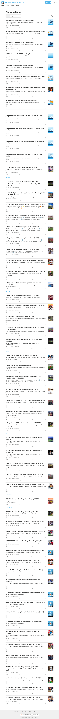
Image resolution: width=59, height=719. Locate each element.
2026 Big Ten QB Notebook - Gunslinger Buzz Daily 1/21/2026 (25, 531)
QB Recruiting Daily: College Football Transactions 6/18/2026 (25, 215)
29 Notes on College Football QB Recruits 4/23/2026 (22, 389)
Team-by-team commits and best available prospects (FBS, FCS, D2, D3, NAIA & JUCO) (24, 23)
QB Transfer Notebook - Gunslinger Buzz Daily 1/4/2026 (24, 678)
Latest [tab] (8, 16)
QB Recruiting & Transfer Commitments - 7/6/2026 (22, 167)
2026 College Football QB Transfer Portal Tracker (21, 100)
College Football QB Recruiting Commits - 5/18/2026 (22, 295)
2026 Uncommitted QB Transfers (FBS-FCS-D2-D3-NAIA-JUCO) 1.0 (24, 340)
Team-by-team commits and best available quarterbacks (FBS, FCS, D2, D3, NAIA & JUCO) (25, 103)
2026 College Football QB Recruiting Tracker (20, 42)
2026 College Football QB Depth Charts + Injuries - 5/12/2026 (25, 305)
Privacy (31, 711)
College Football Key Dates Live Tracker (18, 365)
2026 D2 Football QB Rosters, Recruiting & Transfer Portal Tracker (24, 116)
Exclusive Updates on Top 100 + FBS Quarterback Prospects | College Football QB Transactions (24, 414)
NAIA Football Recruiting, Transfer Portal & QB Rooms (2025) (25, 592)
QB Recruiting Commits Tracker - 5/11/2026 (20, 316)
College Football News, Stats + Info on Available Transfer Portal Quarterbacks (22, 343)
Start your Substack (26, 714)
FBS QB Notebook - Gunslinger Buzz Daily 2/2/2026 (22, 499)
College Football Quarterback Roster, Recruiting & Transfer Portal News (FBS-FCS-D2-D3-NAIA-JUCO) (26, 487)
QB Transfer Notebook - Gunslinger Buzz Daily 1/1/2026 (23, 697)
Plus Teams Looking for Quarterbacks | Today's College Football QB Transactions (23, 274)
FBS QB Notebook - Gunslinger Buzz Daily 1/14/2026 (22, 560)
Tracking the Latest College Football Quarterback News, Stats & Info (23, 552)
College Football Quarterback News (15, 572)
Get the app (35, 714)
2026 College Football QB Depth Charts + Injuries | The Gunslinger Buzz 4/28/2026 (23, 377)
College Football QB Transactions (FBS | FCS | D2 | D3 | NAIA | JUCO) (24, 680)
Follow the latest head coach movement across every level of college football (26, 357)
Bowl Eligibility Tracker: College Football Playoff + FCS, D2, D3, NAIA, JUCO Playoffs (25, 194)
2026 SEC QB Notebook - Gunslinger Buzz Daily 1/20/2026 (24, 541)
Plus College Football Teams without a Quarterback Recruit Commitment (25, 331)
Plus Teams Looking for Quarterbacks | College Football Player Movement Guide (25, 263)
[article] (29, 24)
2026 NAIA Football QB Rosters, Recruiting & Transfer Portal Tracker (25, 142)
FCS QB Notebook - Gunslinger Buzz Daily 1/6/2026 (22, 655)
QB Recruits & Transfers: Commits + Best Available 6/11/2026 (25, 271)
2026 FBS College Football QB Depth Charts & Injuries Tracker (25, 76)
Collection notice (41, 711)
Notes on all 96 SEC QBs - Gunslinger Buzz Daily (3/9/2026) (25, 484)
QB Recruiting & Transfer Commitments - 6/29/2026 (22, 182)
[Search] (51, 16)
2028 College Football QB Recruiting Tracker (20, 54)
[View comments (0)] (20, 28)
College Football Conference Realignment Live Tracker (23, 283)
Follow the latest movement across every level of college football (23, 285)
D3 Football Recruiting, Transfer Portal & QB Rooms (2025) (24, 570)
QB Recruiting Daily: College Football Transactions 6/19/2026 (25, 204)
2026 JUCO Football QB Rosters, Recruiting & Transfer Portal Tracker (25, 129)
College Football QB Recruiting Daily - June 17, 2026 (22, 227)
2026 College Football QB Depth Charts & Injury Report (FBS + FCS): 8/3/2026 (25, 88)
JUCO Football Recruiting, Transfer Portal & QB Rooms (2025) (25, 602)
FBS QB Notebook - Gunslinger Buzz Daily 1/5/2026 (22, 667)
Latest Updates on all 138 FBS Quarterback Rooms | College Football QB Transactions (25, 403)
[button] (2, 5)
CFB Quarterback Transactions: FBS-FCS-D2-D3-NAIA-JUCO (21, 514)
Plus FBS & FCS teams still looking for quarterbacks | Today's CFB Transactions (23, 184)
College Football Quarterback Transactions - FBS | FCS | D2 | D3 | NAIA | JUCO (25, 584)
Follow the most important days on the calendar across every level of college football (26, 367)
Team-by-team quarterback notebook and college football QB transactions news (25, 92)
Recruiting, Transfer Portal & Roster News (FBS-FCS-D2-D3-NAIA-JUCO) (24, 476)
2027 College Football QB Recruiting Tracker (20, 65)
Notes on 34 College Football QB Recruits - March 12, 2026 (24, 474)
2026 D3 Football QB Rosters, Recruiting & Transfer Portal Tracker (24, 155)
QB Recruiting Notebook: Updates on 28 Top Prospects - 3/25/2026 (24, 451)
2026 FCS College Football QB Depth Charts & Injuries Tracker (25, 31)
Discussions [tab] (17, 16)
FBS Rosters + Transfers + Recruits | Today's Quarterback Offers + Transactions (23, 308)
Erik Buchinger (15, 25)
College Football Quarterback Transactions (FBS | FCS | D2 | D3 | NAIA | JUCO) (25, 669)
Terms (35, 711)
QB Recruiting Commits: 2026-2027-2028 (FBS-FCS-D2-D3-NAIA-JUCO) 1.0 (25, 328)
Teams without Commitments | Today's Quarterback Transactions (23, 297)
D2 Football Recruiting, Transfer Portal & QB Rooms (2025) (24, 621)
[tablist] (13, 16)
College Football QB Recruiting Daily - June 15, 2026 (22, 249)
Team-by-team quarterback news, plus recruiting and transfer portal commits (23, 34)
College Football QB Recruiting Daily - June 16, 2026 (22, 238)
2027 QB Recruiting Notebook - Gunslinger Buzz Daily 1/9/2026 (23, 580)
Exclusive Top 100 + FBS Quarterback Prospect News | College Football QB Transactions (25, 392)
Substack (23, 717)
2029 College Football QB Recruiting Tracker (20, 20)
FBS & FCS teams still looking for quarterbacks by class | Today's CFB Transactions (24, 169)
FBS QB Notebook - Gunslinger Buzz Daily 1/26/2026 (22, 512)
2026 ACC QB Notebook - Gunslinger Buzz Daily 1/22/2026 (25, 521)
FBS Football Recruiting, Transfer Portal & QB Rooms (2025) (25, 550)
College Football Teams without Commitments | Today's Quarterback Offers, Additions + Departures (26, 319)
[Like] (7, 50)
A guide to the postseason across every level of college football (22, 197)
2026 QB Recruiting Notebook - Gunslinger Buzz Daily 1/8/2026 (23, 632)
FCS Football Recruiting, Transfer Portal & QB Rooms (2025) (25, 612)
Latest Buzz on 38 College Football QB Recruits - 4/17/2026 (25, 411)
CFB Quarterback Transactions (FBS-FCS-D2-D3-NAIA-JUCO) (21, 501)
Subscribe (48, 2)
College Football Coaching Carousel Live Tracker (21, 355)
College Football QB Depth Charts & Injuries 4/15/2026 (23, 423)
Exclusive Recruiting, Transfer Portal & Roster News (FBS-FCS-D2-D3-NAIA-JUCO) (25, 466)
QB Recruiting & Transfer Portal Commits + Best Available (24, 260)
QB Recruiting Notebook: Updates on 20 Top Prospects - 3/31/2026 (24, 438)
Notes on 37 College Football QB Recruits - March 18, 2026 (24, 463)
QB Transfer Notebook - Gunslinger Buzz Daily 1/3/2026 (24, 687)
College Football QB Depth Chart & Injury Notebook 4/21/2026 (25, 400)
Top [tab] (12, 16)
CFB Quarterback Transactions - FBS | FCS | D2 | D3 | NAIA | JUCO (23, 523)
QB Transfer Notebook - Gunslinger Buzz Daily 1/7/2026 (23, 644)
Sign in (55, 2)
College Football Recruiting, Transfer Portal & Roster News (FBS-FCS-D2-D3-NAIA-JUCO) (25, 442)
